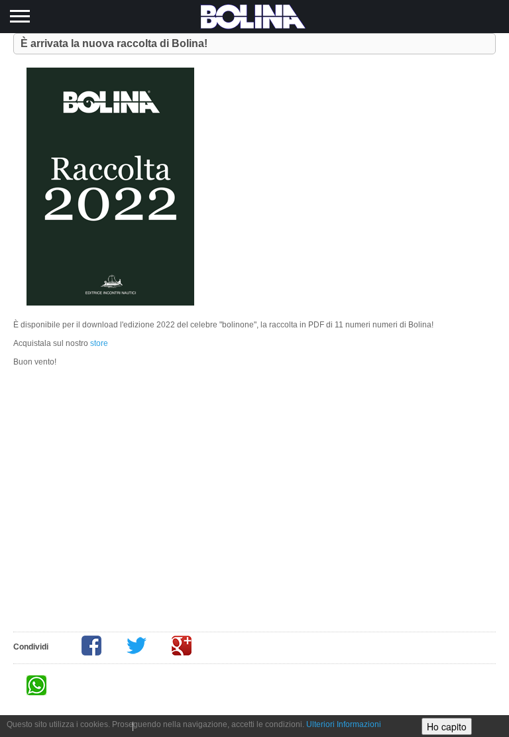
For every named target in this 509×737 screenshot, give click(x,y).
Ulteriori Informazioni (343, 724)
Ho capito (447, 726)
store (99, 343)
